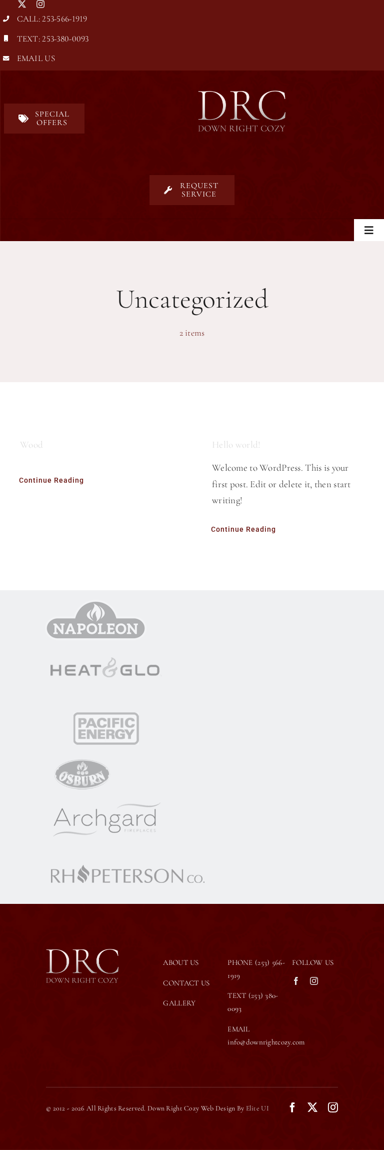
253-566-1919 (64, 19)
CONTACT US (186, 982)
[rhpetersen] (127, 853)
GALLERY (179, 1002)
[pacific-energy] (105, 706)
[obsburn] (82, 762)
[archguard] (105, 797)
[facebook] (4, 4)
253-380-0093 (65, 39)
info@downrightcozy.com (266, 1041)
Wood (31, 444)
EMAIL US (36, 58)
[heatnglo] (105, 645)
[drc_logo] (242, 95)
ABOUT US (180, 962)
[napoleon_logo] (95, 604)
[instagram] (40, 4)
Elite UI (257, 1108)
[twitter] (22, 4)
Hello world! (236, 444)
